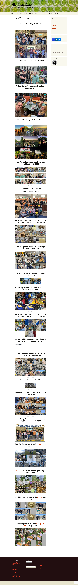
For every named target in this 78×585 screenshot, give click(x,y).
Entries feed (41, 565)
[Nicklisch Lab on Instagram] (53, 39)
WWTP (39, 444)
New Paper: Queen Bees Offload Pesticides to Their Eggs (16, 563)
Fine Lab (19, 471)
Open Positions (50, 13)
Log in (40, 563)
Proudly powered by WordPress (16, 582)
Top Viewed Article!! (15, 573)
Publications (31, 13)
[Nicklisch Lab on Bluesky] (59, 39)
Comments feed (41, 567)
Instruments (37, 13)
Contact (56, 13)
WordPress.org (41, 568)
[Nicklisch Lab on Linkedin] (56, 39)
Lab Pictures (44, 13)
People (17, 13)
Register (40, 562)
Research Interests (23, 13)
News (12, 13)
